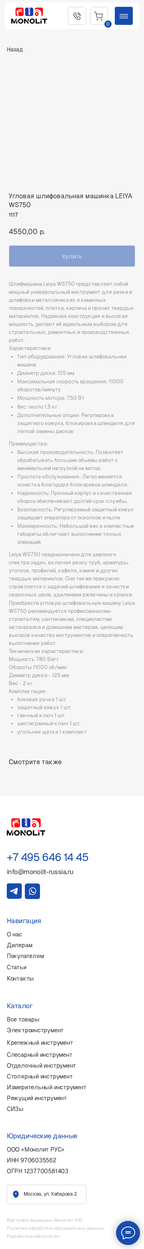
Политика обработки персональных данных (55, 1228)
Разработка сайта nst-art (33, 1236)
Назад (15, 50)
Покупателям (25, 956)
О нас (14, 934)
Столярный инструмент (40, 1076)
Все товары (23, 1019)
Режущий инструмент (37, 1098)
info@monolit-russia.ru (40, 872)
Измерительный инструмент (46, 1087)
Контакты (20, 978)
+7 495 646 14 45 (47, 857)
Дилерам (19, 945)
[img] (14, 891)
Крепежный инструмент (40, 1042)
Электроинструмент (35, 1030)
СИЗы (15, 1109)
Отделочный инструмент (41, 1065)
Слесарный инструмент (39, 1055)
